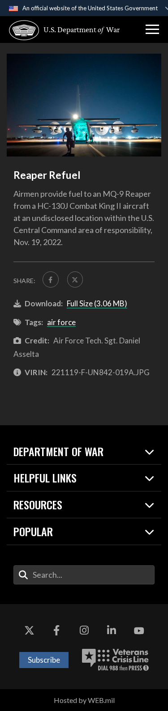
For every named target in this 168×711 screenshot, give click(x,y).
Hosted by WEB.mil (84, 700)
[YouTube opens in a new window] (139, 631)
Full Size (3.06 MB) (97, 303)
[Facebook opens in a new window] (56, 631)
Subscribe (44, 659)
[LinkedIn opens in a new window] (111, 631)
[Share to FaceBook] (51, 279)
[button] (152, 29)
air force (61, 322)
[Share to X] (75, 279)
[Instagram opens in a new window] (84, 631)
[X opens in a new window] (29, 631)
